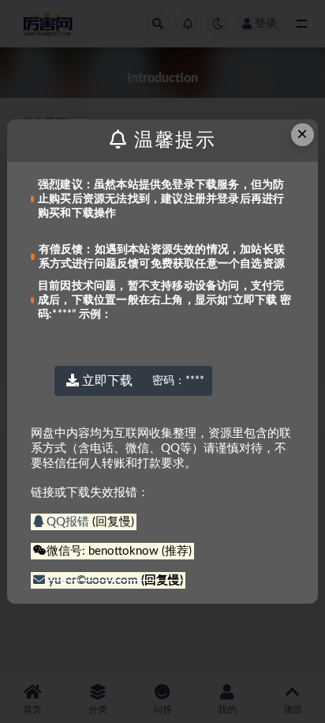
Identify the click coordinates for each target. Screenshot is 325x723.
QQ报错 (67, 522)
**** (178, 380)
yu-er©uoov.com (93, 580)
